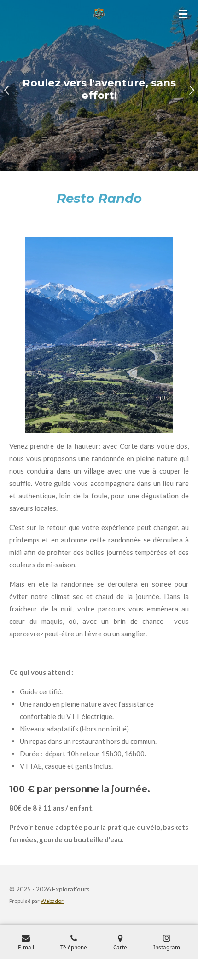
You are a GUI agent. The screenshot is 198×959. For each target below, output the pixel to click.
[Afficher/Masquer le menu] (183, 14)
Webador (52, 900)
